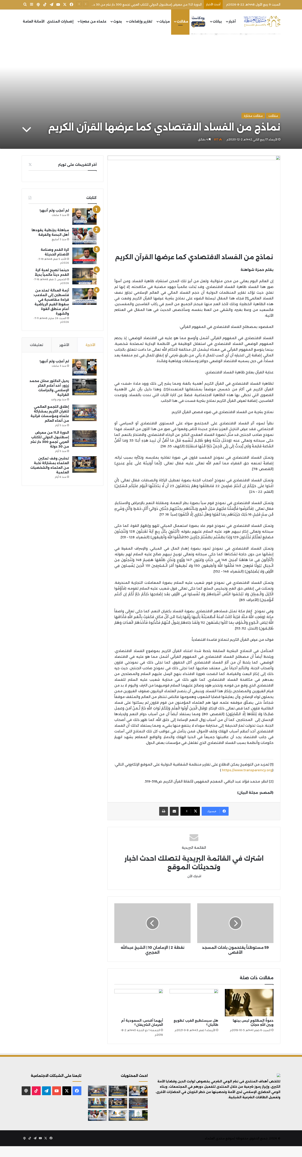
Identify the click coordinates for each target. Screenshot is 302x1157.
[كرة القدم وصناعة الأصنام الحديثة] (84, 256)
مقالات (182, 21)
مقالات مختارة (253, 115)
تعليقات (36, 345)
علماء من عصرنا (93, 21)
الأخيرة (90, 345)
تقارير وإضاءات (140, 21)
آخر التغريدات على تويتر (77, 165)
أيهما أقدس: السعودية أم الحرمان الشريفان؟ (142, 1023)
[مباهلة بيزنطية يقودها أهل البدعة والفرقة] (84, 236)
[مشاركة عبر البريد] (174, 811)
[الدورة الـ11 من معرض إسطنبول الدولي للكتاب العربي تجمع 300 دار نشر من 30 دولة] (84, 438)
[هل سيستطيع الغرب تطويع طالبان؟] (194, 1002)
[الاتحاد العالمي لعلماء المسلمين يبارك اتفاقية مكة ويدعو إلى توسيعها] (138, 1115)
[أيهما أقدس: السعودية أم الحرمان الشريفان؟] (138, 1002)
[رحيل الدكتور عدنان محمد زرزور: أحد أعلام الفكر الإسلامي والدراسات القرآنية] (84, 387)
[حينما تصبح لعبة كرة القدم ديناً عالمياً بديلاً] (84, 276)
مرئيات (164, 21)
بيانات (217, 21)
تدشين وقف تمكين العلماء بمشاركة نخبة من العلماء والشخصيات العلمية (151, 4)
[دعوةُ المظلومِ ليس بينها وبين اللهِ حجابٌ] (249, 1002)
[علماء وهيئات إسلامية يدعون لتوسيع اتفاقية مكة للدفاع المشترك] (97, 1103)
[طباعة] (163, 811)
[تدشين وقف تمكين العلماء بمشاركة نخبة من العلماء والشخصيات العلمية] (84, 464)
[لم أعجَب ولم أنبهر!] (84, 216)
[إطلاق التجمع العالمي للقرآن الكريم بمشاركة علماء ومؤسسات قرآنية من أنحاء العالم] (84, 413)
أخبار (232, 21)
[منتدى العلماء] (262, 21)
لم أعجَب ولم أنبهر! (54, 210)
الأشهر (64, 345)
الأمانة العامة (33, 21)
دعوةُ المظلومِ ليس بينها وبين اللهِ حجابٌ (253, 1023)
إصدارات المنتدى (60, 21)
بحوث (117, 21)
